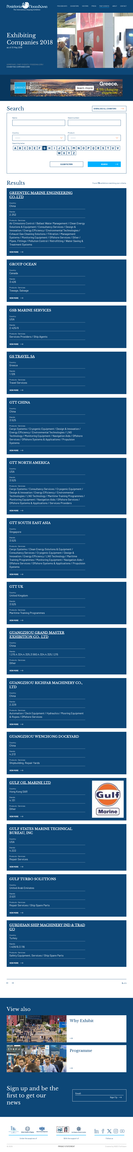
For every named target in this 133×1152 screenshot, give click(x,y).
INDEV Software (120, 1146)
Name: (14, 118)
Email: (78, 1093)
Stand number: (74, 118)
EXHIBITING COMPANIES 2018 (18, 67)
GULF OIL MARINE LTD (30, 783)
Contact (123, 6)
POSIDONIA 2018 (36, 64)
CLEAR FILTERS (66, 164)
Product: (71, 133)
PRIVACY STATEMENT (66, 1146)
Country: (15, 133)
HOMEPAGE (11, 64)
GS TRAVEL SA (22, 356)
